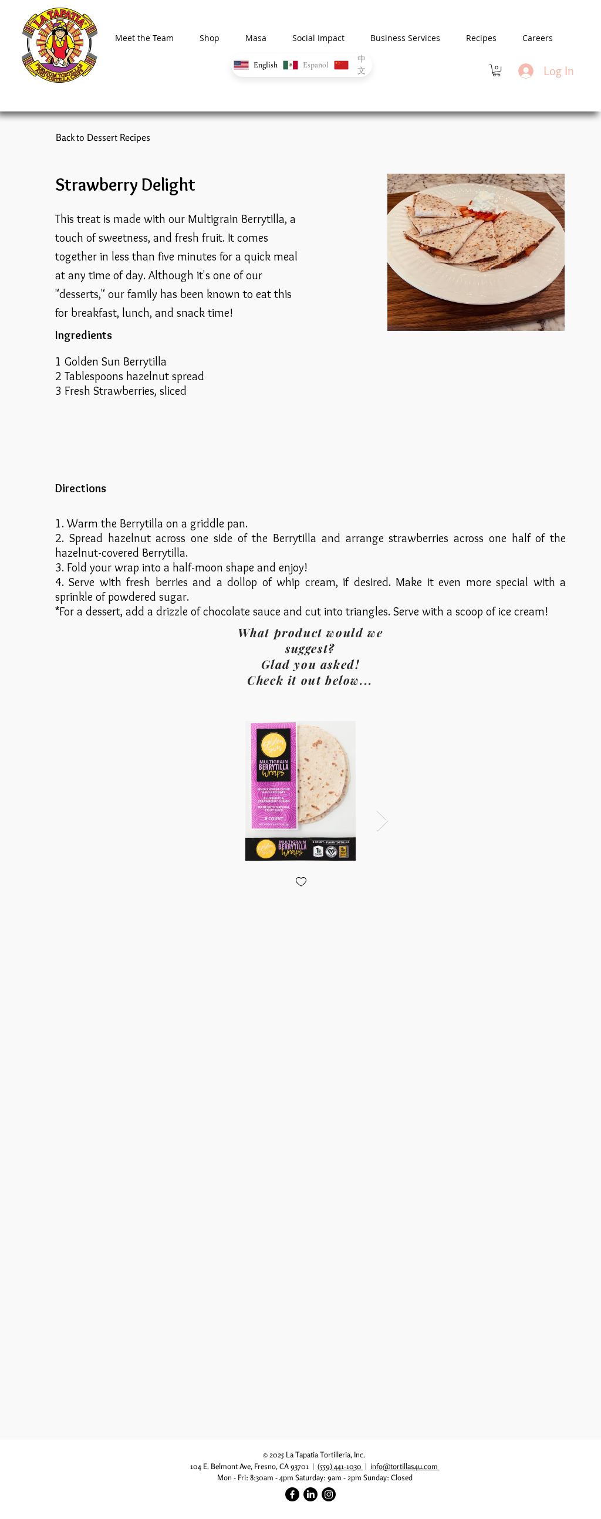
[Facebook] (292, 1494)
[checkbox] (301, 883)
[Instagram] (329, 1494)
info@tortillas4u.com (405, 1466)
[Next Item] (382, 821)
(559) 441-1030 (340, 1466)
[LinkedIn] (310, 1494)
